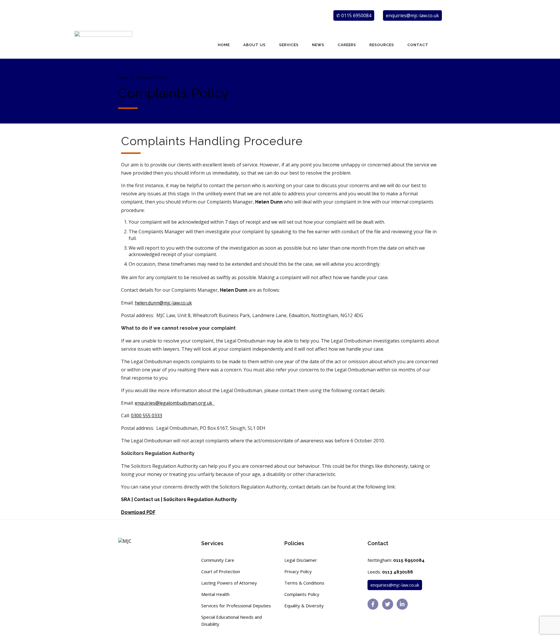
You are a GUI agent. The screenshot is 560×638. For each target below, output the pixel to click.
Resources (382, 45)
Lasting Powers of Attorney (229, 583)
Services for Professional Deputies (236, 606)
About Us (254, 45)
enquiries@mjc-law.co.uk (412, 15)
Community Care (217, 560)
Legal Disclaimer (300, 560)
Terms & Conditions (304, 583)
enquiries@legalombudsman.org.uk (174, 403)
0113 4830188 (397, 572)
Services (289, 45)
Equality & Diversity (304, 606)
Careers (347, 45)
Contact (417, 45)
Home (224, 45)
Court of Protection (220, 571)
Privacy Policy (298, 571)
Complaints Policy (301, 594)
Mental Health (215, 594)
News (318, 45)
